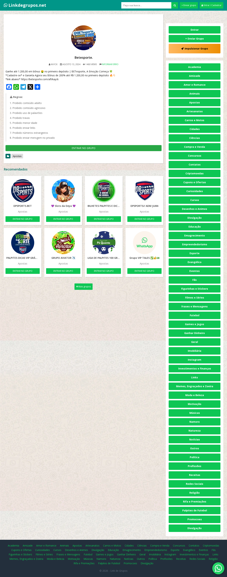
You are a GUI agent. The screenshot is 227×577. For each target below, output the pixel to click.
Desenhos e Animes (194, 209)
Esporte (195, 253)
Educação (195, 226)
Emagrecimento (194, 235)
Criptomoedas (195, 173)
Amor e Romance (195, 84)
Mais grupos (84, 286)
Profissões (194, 466)
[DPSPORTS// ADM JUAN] (144, 190)
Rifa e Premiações (194, 501)
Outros (194, 448)
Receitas (194, 475)
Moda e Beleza (194, 395)
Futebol (194, 315)
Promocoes (194, 519)
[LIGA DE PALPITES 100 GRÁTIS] (104, 242)
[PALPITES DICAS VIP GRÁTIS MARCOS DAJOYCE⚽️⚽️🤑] (22, 242)
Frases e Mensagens (194, 306)
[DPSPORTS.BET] (22, 190)
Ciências (194, 138)
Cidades (195, 129)
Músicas (194, 413)
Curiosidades (194, 191)
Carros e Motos (194, 120)
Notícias (194, 439)
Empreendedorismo (194, 244)
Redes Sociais (194, 483)
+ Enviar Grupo (194, 38)
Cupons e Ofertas (194, 182)
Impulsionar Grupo (196, 48)
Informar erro (110, 64)
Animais (194, 93)
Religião (194, 492)
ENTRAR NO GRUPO (83, 148)
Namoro (194, 421)
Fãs (194, 279)
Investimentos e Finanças (194, 368)
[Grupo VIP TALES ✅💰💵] (144, 242)
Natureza (195, 430)
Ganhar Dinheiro (194, 333)
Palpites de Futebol (194, 510)
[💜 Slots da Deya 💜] (63, 190)
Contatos (195, 164)
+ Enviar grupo (189, 5)
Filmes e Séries (194, 297)
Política (194, 457)
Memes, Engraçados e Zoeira (194, 386)
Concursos (194, 155)
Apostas (17, 156)
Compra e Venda (194, 146)
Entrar (195, 29)
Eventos (194, 271)
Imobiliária (194, 350)
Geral (194, 342)
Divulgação (194, 217)
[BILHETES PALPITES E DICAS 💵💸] (104, 190)
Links (194, 377)
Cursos (194, 200)
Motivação (194, 404)
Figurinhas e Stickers (194, 288)
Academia (194, 67)
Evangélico (194, 262)
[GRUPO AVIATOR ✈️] (63, 242)
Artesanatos (195, 111)
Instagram (194, 359)
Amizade (194, 76)
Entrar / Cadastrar (212, 5)
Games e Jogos (194, 324)
